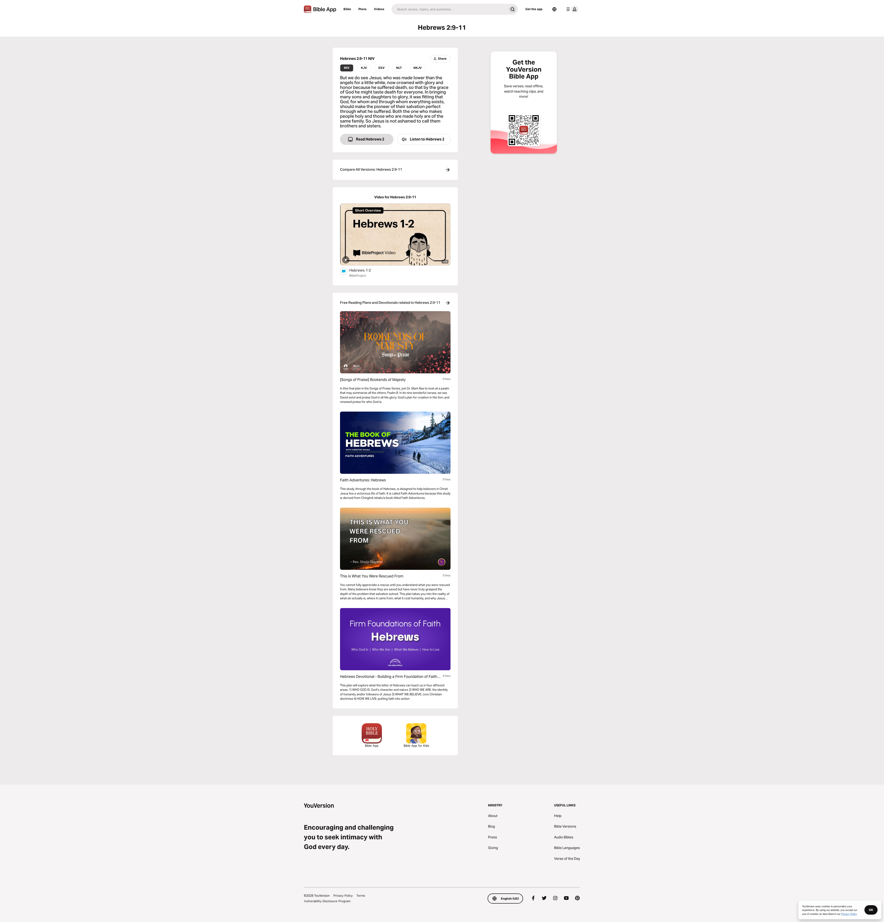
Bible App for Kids (416, 745)
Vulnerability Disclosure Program (327, 901)
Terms (360, 895)
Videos (379, 9)
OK (871, 910)
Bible (347, 9)
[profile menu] (571, 9)
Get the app (533, 9)
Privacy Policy (343, 895)
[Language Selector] (554, 9)
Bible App (371, 745)
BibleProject (357, 275)
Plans (362, 9)
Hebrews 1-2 (364, 270)
